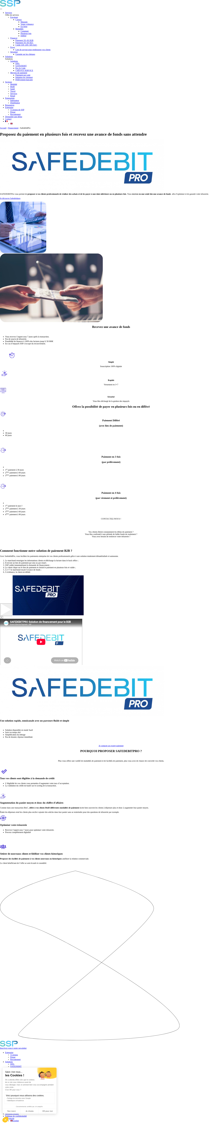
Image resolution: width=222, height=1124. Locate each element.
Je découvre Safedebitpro (10, 198)
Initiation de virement (24, 77)
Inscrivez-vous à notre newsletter (13, 1048)
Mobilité (13, 84)
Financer (13, 38)
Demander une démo (13, 117)
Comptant (25, 31)
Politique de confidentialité (16, 1116)
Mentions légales (12, 1114)
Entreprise (9, 107)
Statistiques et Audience (15, 1101)
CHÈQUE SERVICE (24, 70)
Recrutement (15, 114)
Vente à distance (27, 24)
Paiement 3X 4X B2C (24, 43)
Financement (13, 128)
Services (8, 13)
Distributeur (15, 103)
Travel (12, 91)
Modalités (19, 29)
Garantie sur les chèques (25, 54)
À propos (14, 1055)
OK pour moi (47, 1111)
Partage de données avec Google (19, 1098)
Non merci (11, 1111)
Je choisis (30, 1111)
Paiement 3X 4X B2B (24, 40)
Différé (23, 36)
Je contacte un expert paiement (111, 746)
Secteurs (8, 82)
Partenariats (10, 98)
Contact (8, 119)
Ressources (9, 105)
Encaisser (14, 17)
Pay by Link (20, 68)
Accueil (3, 128)
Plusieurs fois (26, 33)
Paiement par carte (22, 75)
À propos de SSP (17, 110)
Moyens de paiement (18, 73)
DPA (17, 63)
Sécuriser (14, 52)
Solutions (9, 56)
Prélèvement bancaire (24, 80)
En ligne (24, 26)
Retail (12, 96)
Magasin (24, 22)
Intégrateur (14, 100)
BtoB (12, 87)
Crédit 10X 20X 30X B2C (26, 45)
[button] (5, 1120)
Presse (12, 112)
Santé (12, 89)
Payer (12, 47)
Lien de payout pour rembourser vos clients (32, 50)
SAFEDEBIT (21, 66)
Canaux (18, 19)
